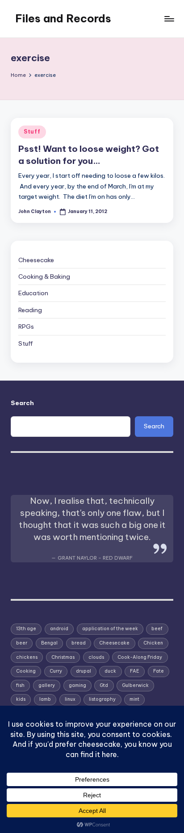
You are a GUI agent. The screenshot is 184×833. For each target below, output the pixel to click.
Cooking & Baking (44, 276)
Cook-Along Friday (139, 657)
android (59, 629)
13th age (26, 629)
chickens (27, 657)
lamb (45, 699)
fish (20, 685)
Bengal (49, 643)
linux (70, 699)
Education (33, 293)
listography (102, 699)
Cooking (26, 671)
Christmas (63, 657)
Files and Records (63, 18)
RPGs (26, 326)
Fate (158, 671)
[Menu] (168, 18)
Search (22, 403)
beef (157, 629)
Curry (56, 671)
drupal (83, 671)
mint (134, 699)
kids (20, 699)
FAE (134, 671)
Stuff (32, 131)
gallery (46, 685)
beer (21, 643)
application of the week (110, 629)
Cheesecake (36, 260)
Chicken (153, 643)
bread (78, 643)
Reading (30, 310)
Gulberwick (135, 685)
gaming (77, 685)
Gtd (104, 685)
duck (110, 671)
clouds (96, 657)
